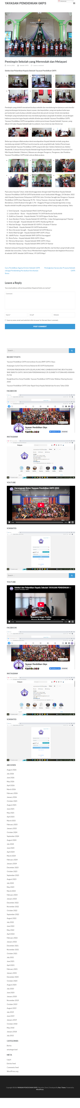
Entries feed (11, 1063)
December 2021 (13, 946)
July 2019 (10, 1012)
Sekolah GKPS (24, 65)
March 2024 (11, 856)
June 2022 (10, 926)
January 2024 (12, 864)
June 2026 (10, 778)
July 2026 (10, 774)
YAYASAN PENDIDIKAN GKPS (25, 3)
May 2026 (10, 781)
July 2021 (10, 957)
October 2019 (12, 1004)
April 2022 (11, 934)
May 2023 (10, 887)
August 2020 (11, 985)
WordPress (40, 1089)
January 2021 (12, 973)
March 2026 (11, 789)
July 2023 (10, 883)
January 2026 (12, 797)
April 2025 (11, 817)
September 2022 (13, 914)
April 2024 (11, 852)
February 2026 (12, 793)
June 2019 (10, 1016)
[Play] (9, 522)
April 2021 (11, 965)
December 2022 (13, 903)
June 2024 (10, 848)
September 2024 (13, 836)
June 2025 (10, 809)
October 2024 (12, 832)
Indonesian (63, 1)
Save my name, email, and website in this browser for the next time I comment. (32, 320)
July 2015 (10, 1036)
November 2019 (13, 1000)
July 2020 (10, 989)
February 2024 (12, 860)
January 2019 (12, 1020)
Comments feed (13, 1067)
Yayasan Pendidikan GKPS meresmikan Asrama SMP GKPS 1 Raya (31, 362)
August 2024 (11, 840)
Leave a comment (38, 65)
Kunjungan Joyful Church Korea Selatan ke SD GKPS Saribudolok (30, 366)
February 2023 (12, 895)
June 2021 (10, 961)
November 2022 (13, 907)
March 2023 (11, 891)
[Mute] (69, 522)
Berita (9, 1046)
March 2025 (11, 821)
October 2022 (12, 910)
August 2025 (11, 805)
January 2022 (12, 942)
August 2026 (11, 770)
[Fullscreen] (73, 522)
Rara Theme (62, 1087)
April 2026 (11, 785)
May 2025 (10, 813)
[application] (41, 505)
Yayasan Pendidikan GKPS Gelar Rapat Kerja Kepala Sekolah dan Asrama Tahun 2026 (38, 386)
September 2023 (13, 875)
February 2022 (12, 938)
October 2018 (12, 1024)
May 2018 (10, 1028)
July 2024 (10, 844)
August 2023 (11, 879)
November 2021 (13, 950)
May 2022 (10, 930)
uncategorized (12, 1049)
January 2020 (12, 996)
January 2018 (12, 1032)
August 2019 (11, 1008)
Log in (9, 1060)
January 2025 (12, 828)
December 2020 (13, 977)
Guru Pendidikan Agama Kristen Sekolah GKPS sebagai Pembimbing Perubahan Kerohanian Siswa (22, 270)
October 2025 (12, 801)
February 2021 (12, 969)
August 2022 (11, 918)
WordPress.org (12, 1071)
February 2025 (12, 824)
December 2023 (13, 867)
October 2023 (12, 871)
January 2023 (12, 899)
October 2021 (12, 953)
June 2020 (10, 993)
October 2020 (12, 981)
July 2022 (10, 922)
